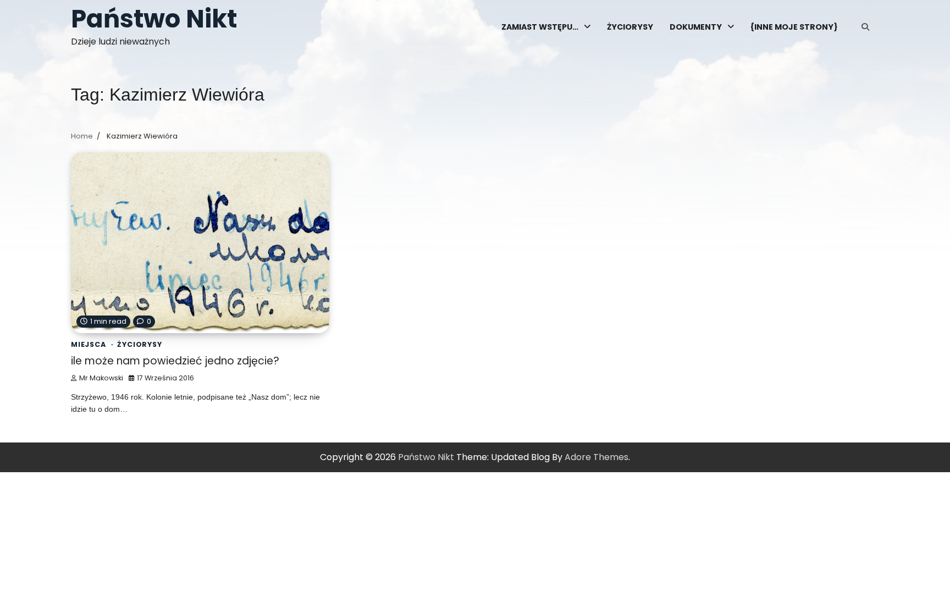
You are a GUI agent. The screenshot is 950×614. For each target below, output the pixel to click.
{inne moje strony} (794, 26)
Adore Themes (596, 457)
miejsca (88, 344)
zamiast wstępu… (539, 26)
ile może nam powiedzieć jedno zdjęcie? (175, 360)
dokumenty (696, 26)
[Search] (865, 27)
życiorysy (630, 26)
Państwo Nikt (154, 19)
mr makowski (101, 378)
